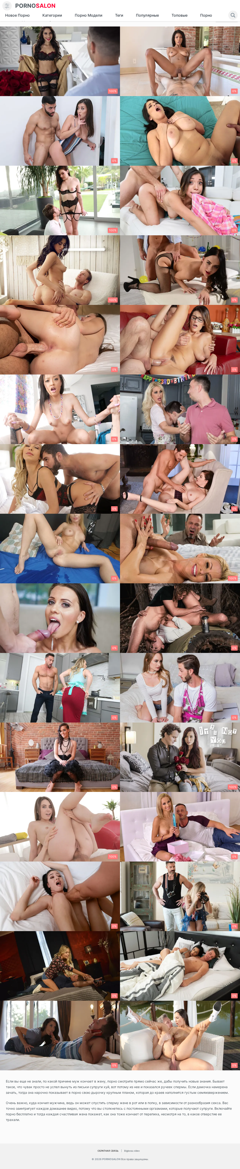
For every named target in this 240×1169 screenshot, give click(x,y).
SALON (35, 6)
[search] (233, 15)
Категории (52, 15)
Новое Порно (17, 15)
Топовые (180, 15)
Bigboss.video (132, 1150)
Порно (206, 15)
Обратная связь (108, 1150)
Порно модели (88, 15)
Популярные (147, 15)
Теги (119, 15)
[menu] (7, 6)
